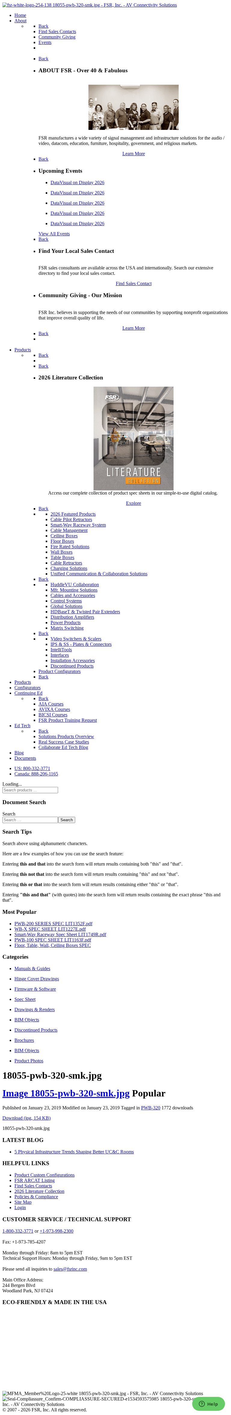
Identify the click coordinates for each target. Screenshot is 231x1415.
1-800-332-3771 (17, 1231)
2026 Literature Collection (39, 1191)
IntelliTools (61, 649)
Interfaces (60, 655)
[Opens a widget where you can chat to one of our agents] (208, 1404)
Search (8, 813)
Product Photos (28, 1060)
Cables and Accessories (73, 595)
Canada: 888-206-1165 (36, 773)
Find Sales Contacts (33, 1185)
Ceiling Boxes (64, 535)
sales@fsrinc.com (70, 1269)
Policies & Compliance (36, 1196)
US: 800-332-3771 (32, 768)
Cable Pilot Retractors (71, 519)
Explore (133, 503)
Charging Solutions (69, 568)
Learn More (133, 153)
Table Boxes (62, 557)
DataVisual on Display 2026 (77, 182)
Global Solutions (66, 606)
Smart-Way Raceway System (78, 524)
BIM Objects (26, 1019)
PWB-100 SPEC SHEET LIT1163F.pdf (52, 939)
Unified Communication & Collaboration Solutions (99, 573)
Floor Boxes (62, 541)
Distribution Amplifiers (72, 617)
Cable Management (69, 530)
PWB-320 (150, 1107)
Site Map (23, 1202)
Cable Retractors (66, 562)
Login (20, 1207)
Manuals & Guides (32, 968)
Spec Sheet (24, 999)
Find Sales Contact (134, 283)
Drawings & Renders (34, 1009)
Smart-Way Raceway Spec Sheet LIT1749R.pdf (60, 934)
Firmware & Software (35, 989)
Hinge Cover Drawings (36, 978)
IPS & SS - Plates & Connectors (81, 644)
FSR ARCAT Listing (34, 1180)
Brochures (24, 1040)
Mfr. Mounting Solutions (74, 590)
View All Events (54, 233)
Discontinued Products (72, 665)
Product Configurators (59, 671)
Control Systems (66, 600)
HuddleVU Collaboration (75, 584)
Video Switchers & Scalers (76, 638)
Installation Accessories (73, 660)
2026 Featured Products (73, 514)
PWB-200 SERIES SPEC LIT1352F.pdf (53, 923)
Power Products (66, 622)
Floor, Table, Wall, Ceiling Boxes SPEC (52, 945)
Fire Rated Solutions (70, 546)
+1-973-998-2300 (56, 1231)
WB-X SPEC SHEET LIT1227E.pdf (50, 929)
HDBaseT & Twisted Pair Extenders (85, 611)
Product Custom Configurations (44, 1175)
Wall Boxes (61, 552)
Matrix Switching (67, 627)
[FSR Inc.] (89, 5)
